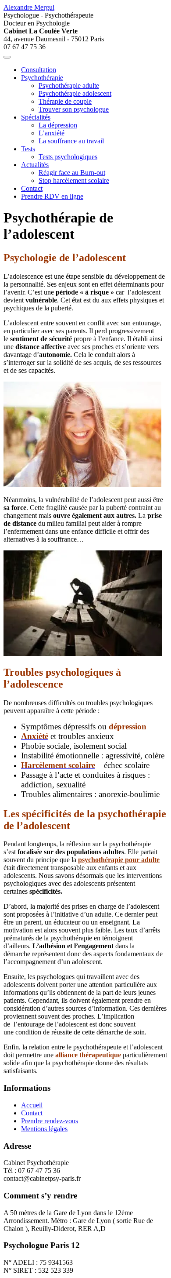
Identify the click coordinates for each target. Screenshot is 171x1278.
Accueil (32, 1105)
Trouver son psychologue (74, 109)
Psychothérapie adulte (69, 85)
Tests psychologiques (68, 156)
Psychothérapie (42, 77)
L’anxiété (51, 133)
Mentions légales (44, 1128)
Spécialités (35, 117)
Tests (28, 149)
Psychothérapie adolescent (75, 93)
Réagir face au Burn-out (72, 172)
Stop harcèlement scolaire (74, 180)
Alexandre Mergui (29, 7)
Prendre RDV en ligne (52, 196)
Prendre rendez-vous (49, 1121)
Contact (32, 188)
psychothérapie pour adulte (119, 859)
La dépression (58, 125)
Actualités (35, 164)
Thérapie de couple (65, 101)
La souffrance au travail (71, 141)
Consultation (38, 69)
